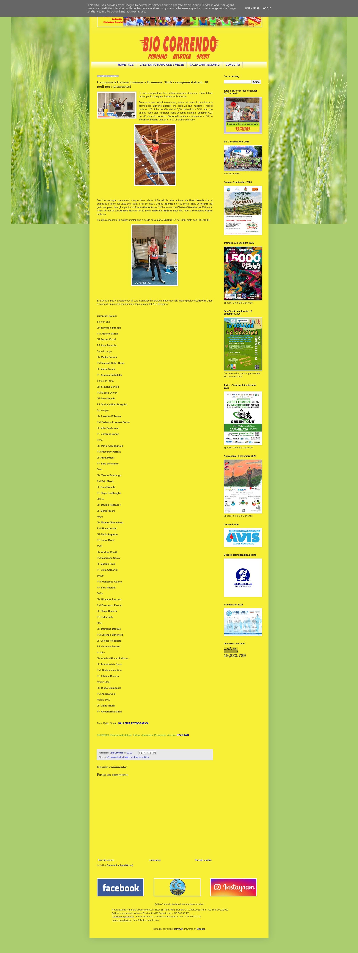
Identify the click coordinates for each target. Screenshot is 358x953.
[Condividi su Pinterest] (154, 753)
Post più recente (106, 860)
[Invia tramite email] (140, 753)
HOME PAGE (126, 64)
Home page (155, 860)
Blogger (201, 929)
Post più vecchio (203, 860)
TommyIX (178, 929)
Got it (267, 8)
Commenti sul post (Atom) (120, 865)
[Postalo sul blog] (144, 753)
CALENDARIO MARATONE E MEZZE (162, 64)
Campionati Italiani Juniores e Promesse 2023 (128, 757)
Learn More (252, 8)
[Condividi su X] (147, 753)
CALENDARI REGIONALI (205, 64)
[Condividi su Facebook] (151, 753)
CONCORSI (233, 64)
